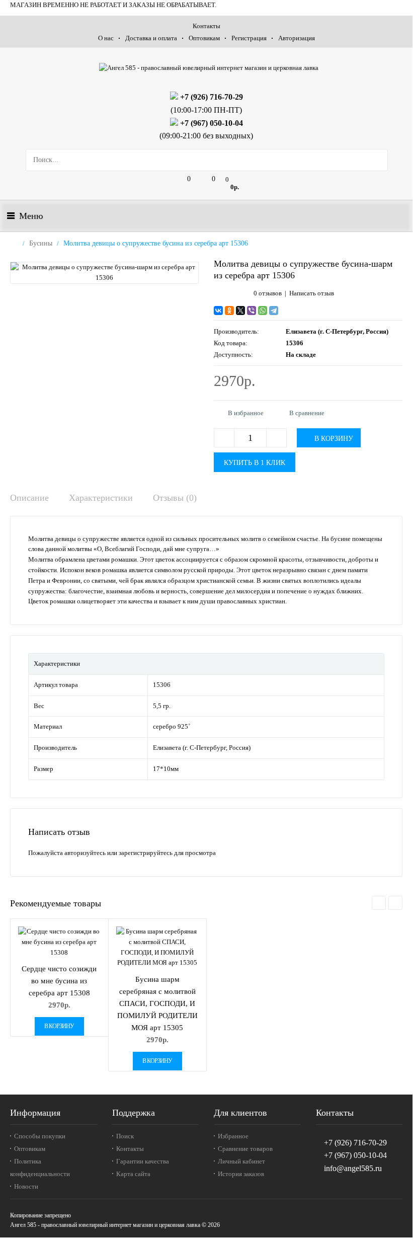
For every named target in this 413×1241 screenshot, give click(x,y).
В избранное (246, 413)
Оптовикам (204, 38)
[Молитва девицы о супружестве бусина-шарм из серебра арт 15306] (104, 272)
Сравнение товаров (245, 1148)
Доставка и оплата (151, 38)
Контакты (206, 26)
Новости (26, 1186)
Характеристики (101, 498)
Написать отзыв (311, 293)
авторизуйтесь (85, 853)
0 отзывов (268, 293)
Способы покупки (39, 1136)
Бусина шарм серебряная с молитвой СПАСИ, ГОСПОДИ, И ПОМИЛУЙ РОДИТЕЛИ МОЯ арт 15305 (157, 1003)
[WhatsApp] (262, 310)
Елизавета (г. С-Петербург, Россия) (337, 331)
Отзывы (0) (175, 498)
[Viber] (251, 310)
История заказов (241, 1174)
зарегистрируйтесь (146, 853)
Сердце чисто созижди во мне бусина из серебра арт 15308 (59, 981)
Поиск (125, 1136)
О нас (106, 38)
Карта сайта (133, 1174)
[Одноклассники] (229, 310)
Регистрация (249, 38)
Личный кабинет (241, 1161)
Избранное (233, 1136)
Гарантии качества (142, 1161)
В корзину (59, 1026)
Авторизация (296, 38)
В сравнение (306, 413)
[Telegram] (273, 310)
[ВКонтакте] (218, 310)
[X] (240, 310)
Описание (29, 498)
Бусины (40, 243)
